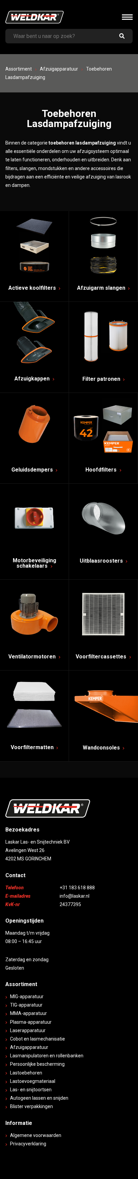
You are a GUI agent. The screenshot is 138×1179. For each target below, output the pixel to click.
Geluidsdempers (32, 469)
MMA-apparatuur (28, 1013)
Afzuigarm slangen (102, 288)
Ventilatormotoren (32, 656)
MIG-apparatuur (27, 996)
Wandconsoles (102, 747)
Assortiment (18, 69)
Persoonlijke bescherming (37, 1064)
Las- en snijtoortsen (31, 1089)
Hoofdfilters (101, 469)
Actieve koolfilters (32, 288)
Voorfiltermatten (33, 747)
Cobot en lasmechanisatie (37, 1039)
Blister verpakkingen (31, 1106)
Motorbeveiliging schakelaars (34, 563)
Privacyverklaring (28, 1143)
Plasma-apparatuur (31, 1022)
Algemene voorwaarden (35, 1135)
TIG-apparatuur (26, 1005)
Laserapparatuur (28, 1030)
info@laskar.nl (74, 896)
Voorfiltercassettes (102, 656)
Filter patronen (102, 379)
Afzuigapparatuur (59, 69)
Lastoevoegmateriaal (32, 1081)
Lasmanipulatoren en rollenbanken (46, 1055)
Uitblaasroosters (102, 561)
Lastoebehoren (26, 1072)
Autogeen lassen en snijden (39, 1098)
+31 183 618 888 (77, 887)
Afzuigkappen (32, 378)
